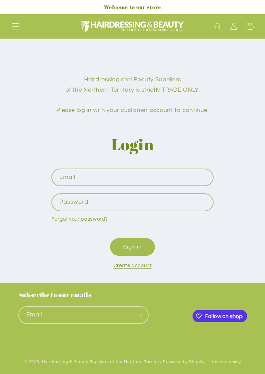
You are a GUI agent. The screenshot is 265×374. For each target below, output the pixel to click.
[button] (15, 26)
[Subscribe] (140, 315)
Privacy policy (226, 362)
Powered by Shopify (184, 362)
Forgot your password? (79, 219)
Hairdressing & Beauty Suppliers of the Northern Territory (102, 362)
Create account (133, 265)
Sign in (132, 247)
